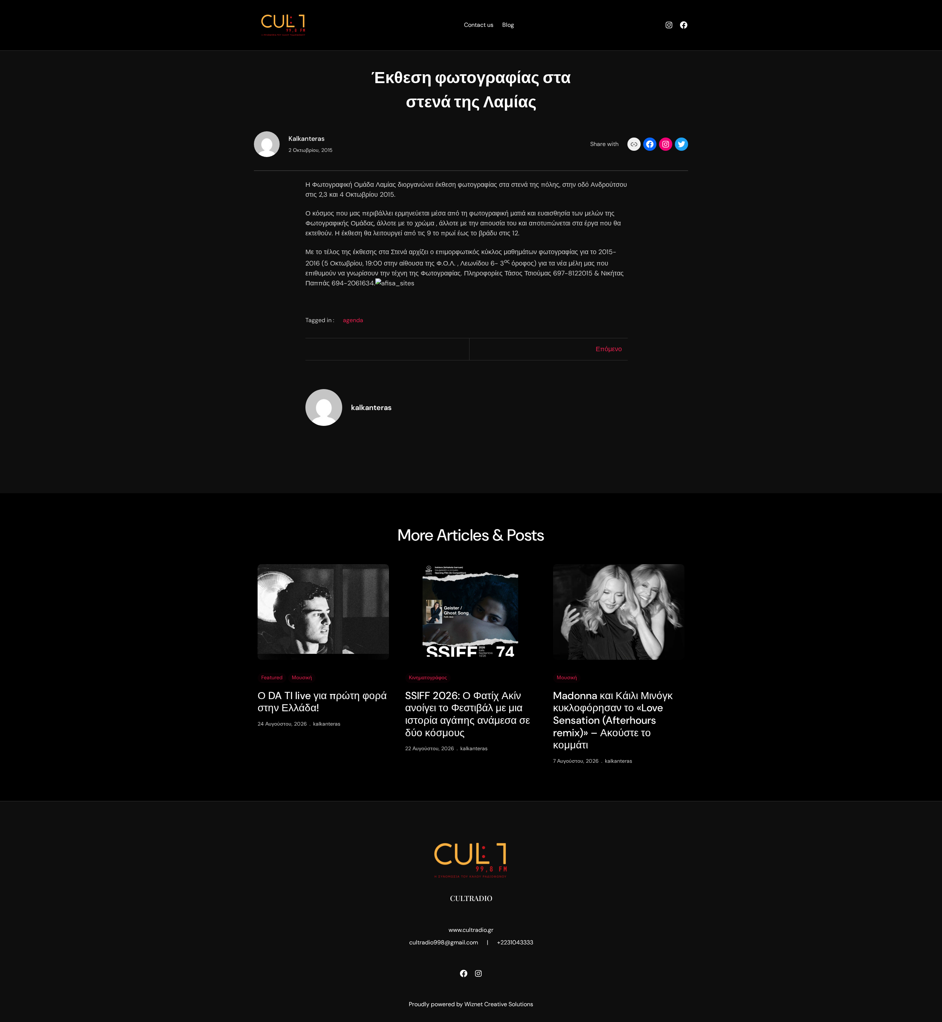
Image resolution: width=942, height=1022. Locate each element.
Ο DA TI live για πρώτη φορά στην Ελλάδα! (322, 702)
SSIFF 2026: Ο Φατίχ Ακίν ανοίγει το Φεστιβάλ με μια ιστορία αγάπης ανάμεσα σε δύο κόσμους (467, 714)
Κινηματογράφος (428, 677)
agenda (353, 320)
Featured (272, 677)
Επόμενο (609, 349)
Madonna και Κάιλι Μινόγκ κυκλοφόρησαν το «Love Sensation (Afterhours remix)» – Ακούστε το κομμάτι (613, 720)
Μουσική (302, 677)
